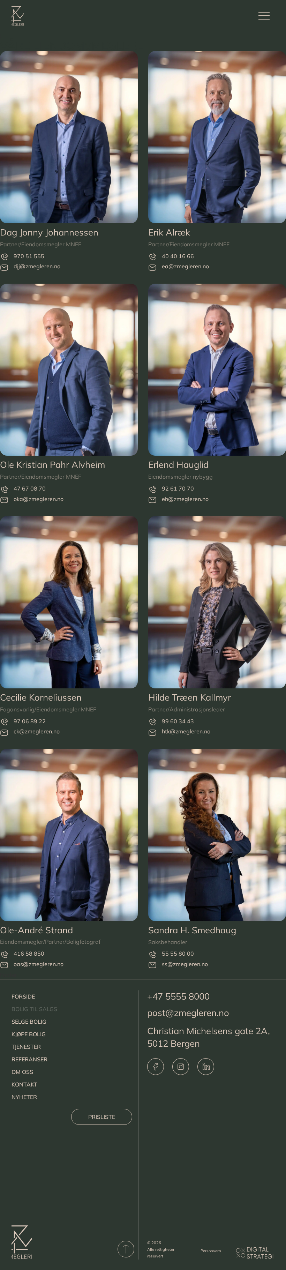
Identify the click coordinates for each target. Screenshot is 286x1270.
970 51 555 (29, 256)
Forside (23, 996)
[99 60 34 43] (152, 722)
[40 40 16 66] (152, 257)
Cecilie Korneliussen (41, 697)
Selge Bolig (29, 1021)
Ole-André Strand (36, 929)
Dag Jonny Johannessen (49, 232)
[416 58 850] (4, 954)
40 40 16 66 (178, 256)
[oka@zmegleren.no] (4, 499)
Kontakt (24, 1084)
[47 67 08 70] (4, 489)
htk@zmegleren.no (186, 731)
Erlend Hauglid (178, 464)
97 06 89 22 (30, 721)
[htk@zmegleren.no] (152, 732)
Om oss (22, 1071)
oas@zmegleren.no (38, 964)
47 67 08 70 (30, 488)
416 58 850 (29, 953)
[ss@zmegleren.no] (152, 965)
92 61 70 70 (178, 488)
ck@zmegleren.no (37, 731)
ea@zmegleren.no (185, 266)
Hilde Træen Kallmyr (189, 697)
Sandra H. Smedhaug (192, 929)
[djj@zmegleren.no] (4, 267)
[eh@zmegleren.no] (152, 499)
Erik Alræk (169, 232)
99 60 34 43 (178, 721)
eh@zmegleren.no (185, 498)
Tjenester (26, 1046)
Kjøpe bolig (29, 1034)
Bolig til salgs (34, 1009)
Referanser (29, 1059)
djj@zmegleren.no (37, 266)
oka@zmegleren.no (38, 498)
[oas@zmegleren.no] (4, 965)
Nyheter (24, 1096)
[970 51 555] (4, 257)
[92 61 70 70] (152, 489)
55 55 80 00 (178, 953)
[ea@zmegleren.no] (152, 267)
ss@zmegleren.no (185, 964)
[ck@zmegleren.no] (4, 732)
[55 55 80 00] (152, 954)
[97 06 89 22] (4, 722)
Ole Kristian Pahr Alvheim (52, 464)
